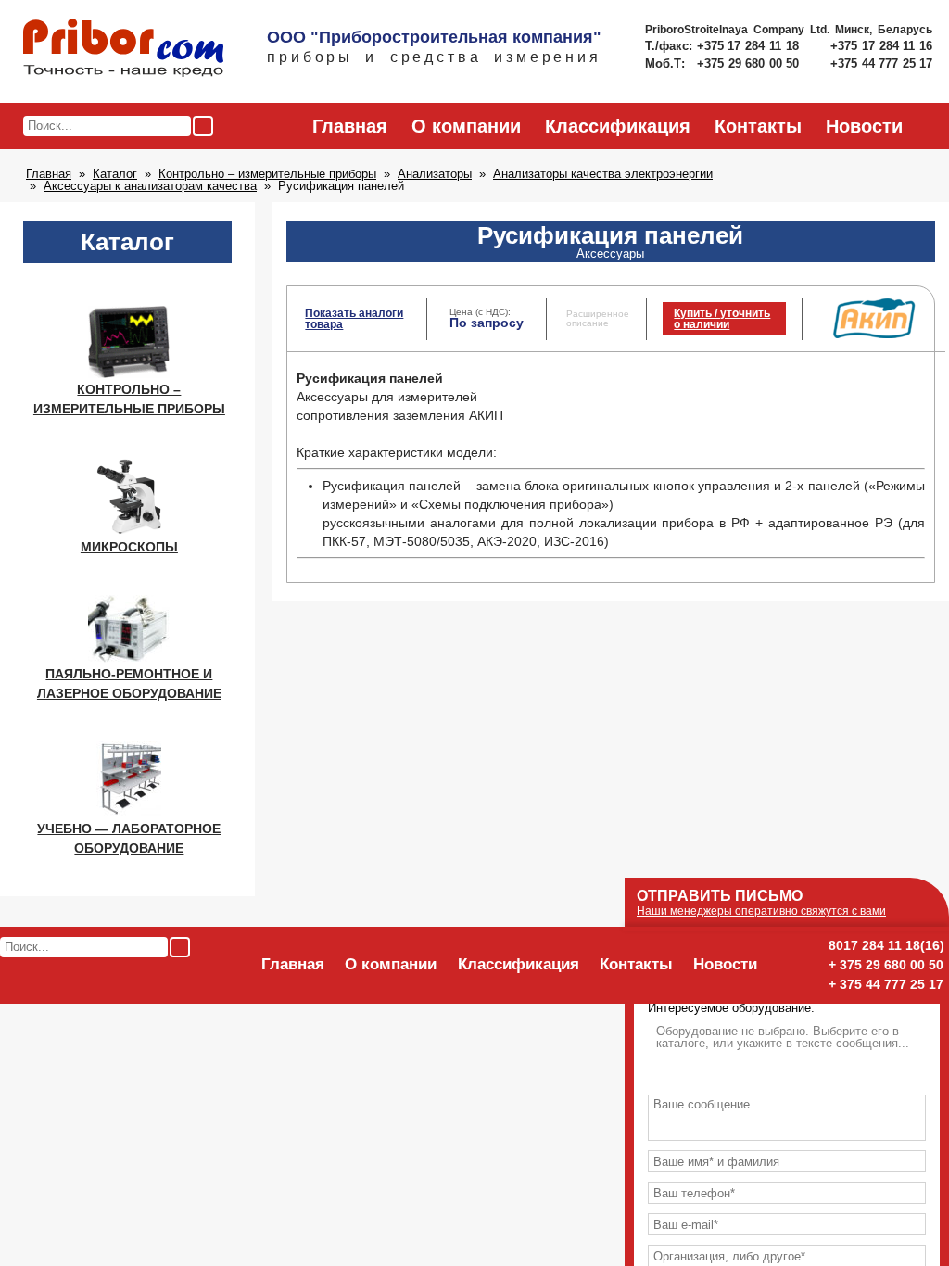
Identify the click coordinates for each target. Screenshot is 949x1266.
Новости (864, 126)
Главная (349, 126)
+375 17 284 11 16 (881, 46)
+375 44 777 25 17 (881, 63)
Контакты (758, 126)
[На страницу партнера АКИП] (874, 334)
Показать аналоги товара (354, 319)
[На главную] (123, 49)
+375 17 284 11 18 (750, 46)
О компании (466, 126)
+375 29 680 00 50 (750, 63)
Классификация (617, 126)
